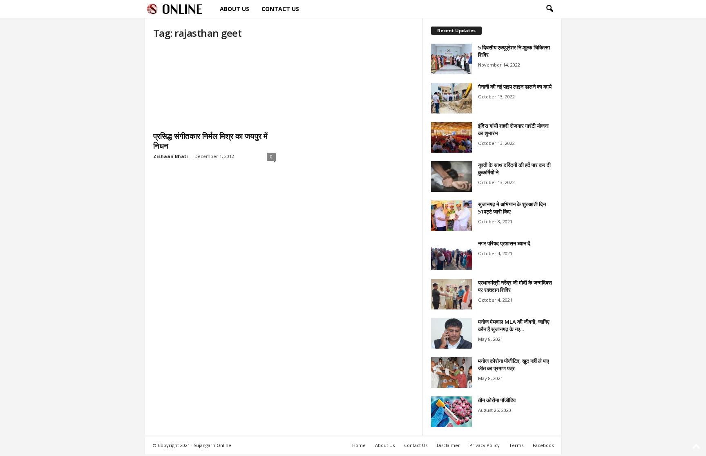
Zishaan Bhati (170, 156)
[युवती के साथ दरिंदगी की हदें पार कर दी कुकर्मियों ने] (451, 176)
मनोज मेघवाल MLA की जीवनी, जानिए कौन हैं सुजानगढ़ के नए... (514, 325)
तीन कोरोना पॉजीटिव (497, 400)
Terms (516, 445)
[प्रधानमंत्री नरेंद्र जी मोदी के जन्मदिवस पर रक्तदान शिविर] (451, 294)
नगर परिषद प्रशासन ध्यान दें (504, 243)
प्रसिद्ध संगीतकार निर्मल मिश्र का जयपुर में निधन (210, 141)
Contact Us (280, 9)
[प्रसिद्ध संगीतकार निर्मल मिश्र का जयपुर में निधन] (214, 87)
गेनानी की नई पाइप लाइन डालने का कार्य (515, 86)
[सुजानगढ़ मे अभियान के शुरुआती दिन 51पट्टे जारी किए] (451, 215)
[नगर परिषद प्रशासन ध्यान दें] (451, 255)
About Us (234, 9)
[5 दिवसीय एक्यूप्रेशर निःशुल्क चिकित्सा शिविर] (451, 59)
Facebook (543, 445)
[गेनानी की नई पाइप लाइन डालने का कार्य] (451, 98)
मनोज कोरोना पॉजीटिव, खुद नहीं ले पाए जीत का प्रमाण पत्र (513, 364)
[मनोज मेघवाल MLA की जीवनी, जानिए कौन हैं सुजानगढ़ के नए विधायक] (451, 333)
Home (359, 445)
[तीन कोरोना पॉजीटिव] (451, 411)
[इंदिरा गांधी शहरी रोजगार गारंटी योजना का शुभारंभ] (451, 137)
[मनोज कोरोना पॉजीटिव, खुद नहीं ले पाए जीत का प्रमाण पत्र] (451, 372)
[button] (550, 9)
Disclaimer (448, 445)
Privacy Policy (484, 445)
